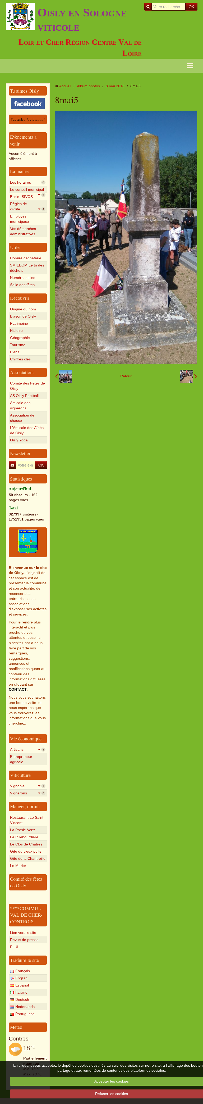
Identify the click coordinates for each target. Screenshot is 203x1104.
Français (22, 971)
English (20, 978)
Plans (14, 352)
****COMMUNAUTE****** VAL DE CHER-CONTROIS (39, 915)
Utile (15, 247)
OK (191, 6)
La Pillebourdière (24, 837)
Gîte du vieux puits (25, 851)
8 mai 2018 (115, 86)
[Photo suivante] (188, 376)
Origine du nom (23, 309)
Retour (126, 376)
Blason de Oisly (23, 316)
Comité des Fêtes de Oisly (27, 386)
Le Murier (18, 865)
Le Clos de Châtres (26, 844)
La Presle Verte (23, 830)
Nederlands (24, 1007)
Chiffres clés (20, 359)
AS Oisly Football (24, 395)
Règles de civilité (27, 206)
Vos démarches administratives (23, 231)
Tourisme (17, 345)
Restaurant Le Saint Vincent (26, 820)
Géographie (20, 338)
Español (21, 985)
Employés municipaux (19, 219)
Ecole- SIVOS (27, 197)
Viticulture (20, 775)
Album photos (88, 86)
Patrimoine (19, 323)
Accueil (65, 86)
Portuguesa (24, 1014)
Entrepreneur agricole (21, 759)
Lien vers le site (23, 932)
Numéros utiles (22, 277)
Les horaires (27, 182)
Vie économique (25, 738)
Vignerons (27, 793)
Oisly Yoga (19, 440)
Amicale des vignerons (20, 405)
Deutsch (21, 999)
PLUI (14, 947)
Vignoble (27, 786)
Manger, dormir (25, 806)
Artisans (27, 749)
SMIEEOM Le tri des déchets (27, 268)
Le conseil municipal (27, 190)
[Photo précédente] (63, 376)
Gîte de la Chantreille (27, 858)
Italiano (20, 992)
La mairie (19, 171)
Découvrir (19, 298)
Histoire (16, 330)
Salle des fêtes (22, 285)
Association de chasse (22, 418)
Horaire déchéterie (25, 258)
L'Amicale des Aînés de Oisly (27, 430)
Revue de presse (24, 940)
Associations (22, 372)
